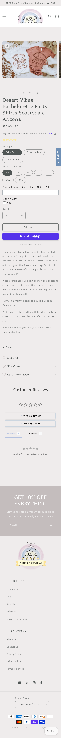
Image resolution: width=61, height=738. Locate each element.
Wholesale (12, 611)
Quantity (6, 209)
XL (48, 172)
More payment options (30, 244)
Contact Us (12, 589)
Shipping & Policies (17, 619)
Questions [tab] (32, 433)
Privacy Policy (14, 654)
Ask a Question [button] (32, 423)
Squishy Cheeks (22, 728)
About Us (11, 639)
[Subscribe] (50, 525)
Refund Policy (14, 661)
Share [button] (9, 347)
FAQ (9, 597)
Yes (9, 202)
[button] (4, 16)
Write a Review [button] (32, 415)
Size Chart (12, 604)
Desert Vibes (34, 152)
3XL (21, 180)
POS (29, 728)
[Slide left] (23, 93)
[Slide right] (37, 93)
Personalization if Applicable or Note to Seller (27, 187)
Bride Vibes (12, 152)
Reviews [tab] (11, 433)
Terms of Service (15, 669)
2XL (8, 180)
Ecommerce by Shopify (41, 728)
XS (7, 172)
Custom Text (13, 159)
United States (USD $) (29, 704)
